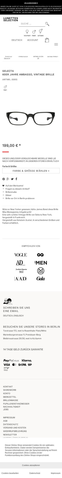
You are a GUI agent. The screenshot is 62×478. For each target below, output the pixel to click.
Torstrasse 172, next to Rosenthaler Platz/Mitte (24, 331)
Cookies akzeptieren (31, 465)
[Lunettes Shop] (10, 19)
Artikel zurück (23, 56)
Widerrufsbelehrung (15, 431)
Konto (6, 394)
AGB (5, 421)
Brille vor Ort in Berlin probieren (20, 199)
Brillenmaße (11, 192)
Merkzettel (9, 397)
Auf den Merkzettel (14, 186)
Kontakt (8, 387)
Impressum (9, 418)
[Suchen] (47, 24)
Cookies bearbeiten (10, 473)
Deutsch (17, 40)
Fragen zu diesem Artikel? (18, 189)
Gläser (8, 195)
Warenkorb (9, 390)
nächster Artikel (52, 56)
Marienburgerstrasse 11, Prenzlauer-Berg (22, 335)
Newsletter (10, 435)
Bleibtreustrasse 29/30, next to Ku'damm (22, 339)
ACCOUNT (32, 40)
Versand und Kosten (14, 428)
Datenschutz (10, 425)
